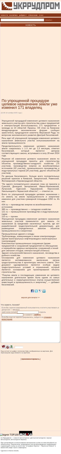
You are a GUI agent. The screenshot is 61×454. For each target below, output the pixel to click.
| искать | (48, 20)
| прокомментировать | (30, 359)
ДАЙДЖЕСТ (23, 15)
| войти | (37, 315)
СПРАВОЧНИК (33, 15)
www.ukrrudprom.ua (50, 442)
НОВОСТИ (4, 15)
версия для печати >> (30, 298)
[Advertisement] (30, 58)
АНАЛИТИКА (13, 15)
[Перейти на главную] (30, 12)
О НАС (41, 15)
